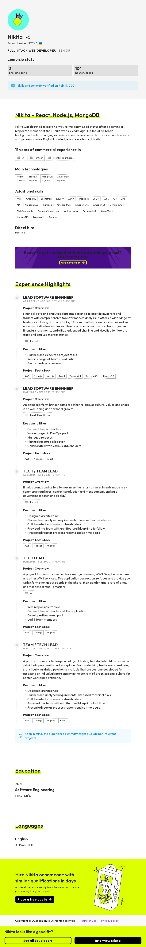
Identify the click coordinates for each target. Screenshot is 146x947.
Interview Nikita (108, 940)
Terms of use (88, 920)
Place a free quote (32, 899)
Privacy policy (110, 920)
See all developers (38, 940)
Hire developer (70, 262)
